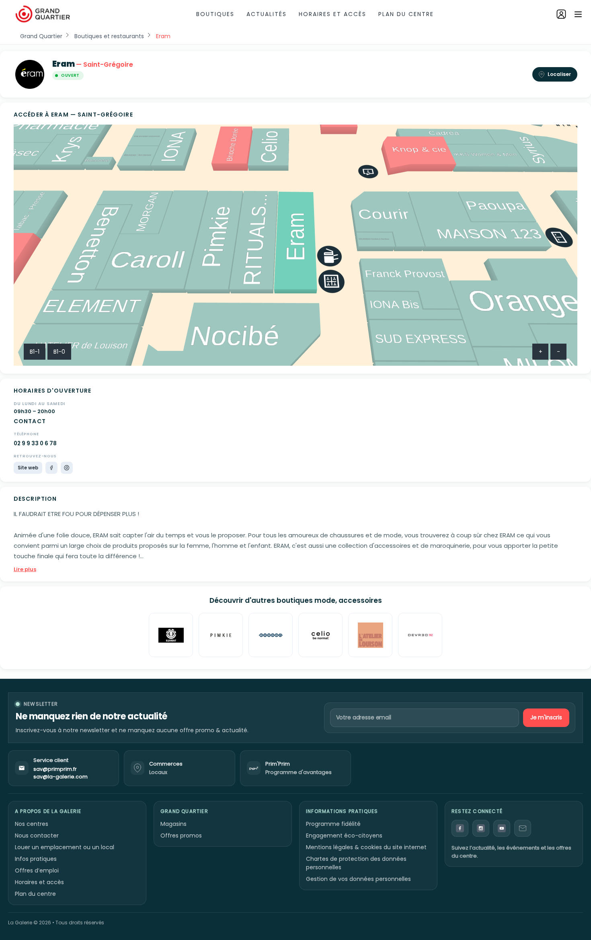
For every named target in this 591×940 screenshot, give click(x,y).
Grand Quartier (41, 36)
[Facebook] (51, 468)
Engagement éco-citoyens (344, 835)
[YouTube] (501, 828)
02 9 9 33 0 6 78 (35, 443)
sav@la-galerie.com (60, 777)
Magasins (173, 824)
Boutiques (215, 14)
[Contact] (522, 828)
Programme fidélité (333, 824)
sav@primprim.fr (55, 769)
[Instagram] (67, 468)
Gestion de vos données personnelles (358, 879)
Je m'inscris (546, 717)
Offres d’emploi (37, 870)
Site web (28, 468)
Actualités (266, 14)
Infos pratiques (36, 859)
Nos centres (31, 824)
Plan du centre (406, 14)
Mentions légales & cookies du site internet (366, 847)
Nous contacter (37, 835)
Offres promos (181, 835)
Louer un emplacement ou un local (64, 847)
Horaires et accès (332, 14)
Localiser (559, 74)
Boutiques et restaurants (109, 36)
